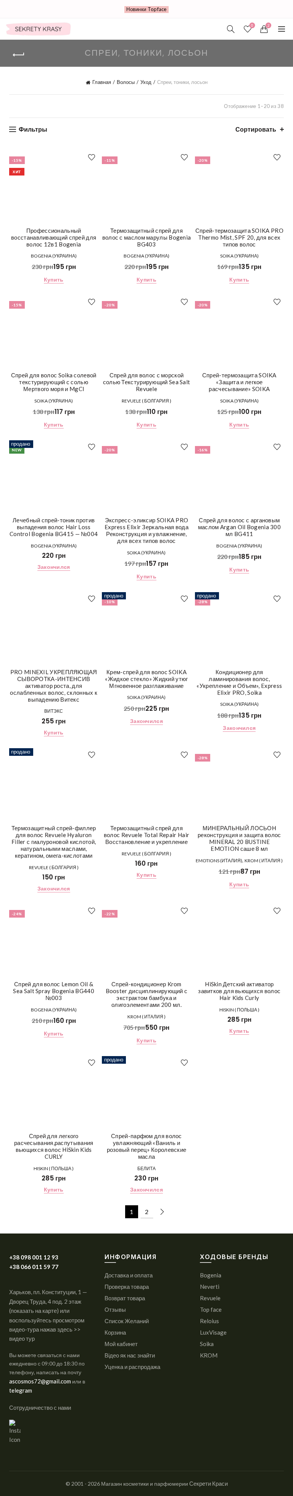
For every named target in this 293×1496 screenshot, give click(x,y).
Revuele (210, 1298)
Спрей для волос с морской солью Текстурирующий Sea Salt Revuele (146, 382)
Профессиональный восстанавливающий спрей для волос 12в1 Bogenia (53, 237)
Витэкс (53, 711)
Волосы (126, 82)
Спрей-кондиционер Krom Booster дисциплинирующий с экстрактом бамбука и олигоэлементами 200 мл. (147, 994)
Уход (145, 82)
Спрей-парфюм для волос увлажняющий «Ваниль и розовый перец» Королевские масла (147, 1146)
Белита (146, 1168)
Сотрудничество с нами (40, 1407)
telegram (20, 1390)
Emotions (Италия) (219, 860)
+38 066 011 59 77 (33, 1266)
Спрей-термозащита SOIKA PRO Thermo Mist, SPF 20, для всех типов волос (239, 237)
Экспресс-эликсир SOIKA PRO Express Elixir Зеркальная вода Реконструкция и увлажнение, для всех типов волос (146, 530)
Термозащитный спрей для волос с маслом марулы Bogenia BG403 (146, 237)
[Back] (18, 55)
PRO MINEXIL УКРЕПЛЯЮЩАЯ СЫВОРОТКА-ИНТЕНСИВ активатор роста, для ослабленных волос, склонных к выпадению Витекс (53, 685)
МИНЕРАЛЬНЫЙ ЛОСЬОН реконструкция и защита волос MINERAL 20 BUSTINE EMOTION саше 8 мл (239, 838)
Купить (54, 279)
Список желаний (252, 25)
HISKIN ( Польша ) (239, 1010)
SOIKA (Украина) (239, 256)
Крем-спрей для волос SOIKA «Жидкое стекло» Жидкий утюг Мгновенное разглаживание (146, 678)
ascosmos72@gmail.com (40, 1381)
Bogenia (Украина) (54, 256)
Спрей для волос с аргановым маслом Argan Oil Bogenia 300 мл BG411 (239, 527)
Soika (207, 1343)
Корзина (115, 1332)
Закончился (53, 567)
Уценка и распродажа (132, 1366)
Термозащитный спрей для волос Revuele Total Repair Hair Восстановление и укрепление (146, 834)
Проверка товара (127, 1286)
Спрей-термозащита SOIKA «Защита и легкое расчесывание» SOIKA (239, 382)
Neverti (209, 1286)
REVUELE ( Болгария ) (146, 401)
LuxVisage (213, 1332)
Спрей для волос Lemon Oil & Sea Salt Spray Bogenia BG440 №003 (53, 991)
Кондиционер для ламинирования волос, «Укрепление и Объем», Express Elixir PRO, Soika (239, 682)
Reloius (209, 1320)
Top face (211, 1309)
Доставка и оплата (129, 1275)
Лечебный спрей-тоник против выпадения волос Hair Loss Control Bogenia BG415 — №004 (54, 527)
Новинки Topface (146, 9)
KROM (208, 1355)
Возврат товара (125, 1298)
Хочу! (91, 157)
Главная (101, 82)
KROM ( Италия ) (264, 860)
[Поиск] (231, 29)
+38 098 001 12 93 (33, 1257)
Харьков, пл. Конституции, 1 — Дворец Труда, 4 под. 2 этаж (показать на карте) (48, 1301)
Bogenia (210, 1275)
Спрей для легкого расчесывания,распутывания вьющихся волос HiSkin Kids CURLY (53, 1146)
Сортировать (255, 129)
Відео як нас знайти (130, 1355)
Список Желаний (127, 1320)
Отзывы (115, 1309)
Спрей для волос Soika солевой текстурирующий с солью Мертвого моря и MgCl (54, 382)
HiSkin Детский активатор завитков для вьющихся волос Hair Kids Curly (239, 991)
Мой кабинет (121, 1343)
